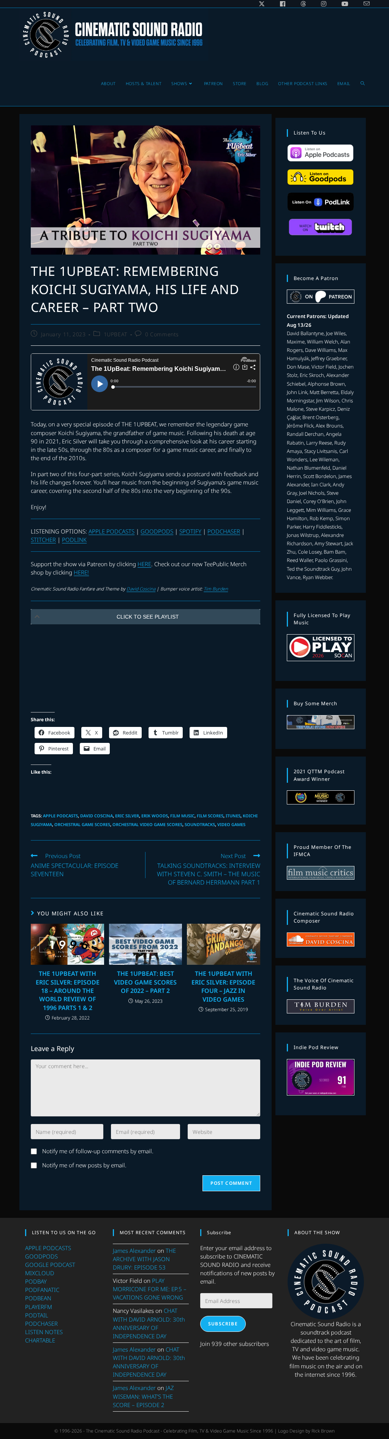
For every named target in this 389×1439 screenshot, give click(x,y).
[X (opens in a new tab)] (261, 4)
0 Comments (162, 334)
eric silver (127, 815)
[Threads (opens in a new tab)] (303, 4)
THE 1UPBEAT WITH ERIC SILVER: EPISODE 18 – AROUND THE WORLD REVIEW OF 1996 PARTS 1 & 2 (68, 990)
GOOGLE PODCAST (50, 1264)
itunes (233, 815)
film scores (210, 815)
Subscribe (223, 1323)
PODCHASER (223, 531)
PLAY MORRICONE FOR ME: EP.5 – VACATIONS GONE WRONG (150, 1289)
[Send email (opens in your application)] (363, 4)
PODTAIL (36, 1315)
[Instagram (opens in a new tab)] (323, 4)
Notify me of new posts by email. (84, 1165)
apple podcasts (60, 815)
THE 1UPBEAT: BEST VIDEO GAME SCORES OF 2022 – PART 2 (145, 982)
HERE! (81, 572)
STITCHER (43, 539)
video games (231, 824)
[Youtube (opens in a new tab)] (345, 4)
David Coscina (141, 589)
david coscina (96, 815)
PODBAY (36, 1281)
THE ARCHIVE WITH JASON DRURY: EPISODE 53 (144, 1259)
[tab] (145, 616)
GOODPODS (157, 531)
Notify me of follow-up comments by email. (97, 1151)
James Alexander (134, 1250)
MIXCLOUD (39, 1273)
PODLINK (74, 539)
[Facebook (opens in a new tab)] (282, 4)
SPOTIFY (190, 531)
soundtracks (200, 824)
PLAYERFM (38, 1307)
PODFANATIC (42, 1289)
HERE (144, 564)
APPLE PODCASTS (111, 531)
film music (182, 815)
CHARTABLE (40, 1340)
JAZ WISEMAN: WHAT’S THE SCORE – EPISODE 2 (143, 1396)
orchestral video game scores (147, 824)
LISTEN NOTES (44, 1332)
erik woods (154, 815)
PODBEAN (38, 1298)
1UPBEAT (115, 334)
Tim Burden (216, 589)
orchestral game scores (82, 824)
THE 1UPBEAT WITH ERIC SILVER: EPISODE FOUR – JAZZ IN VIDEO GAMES (223, 986)
